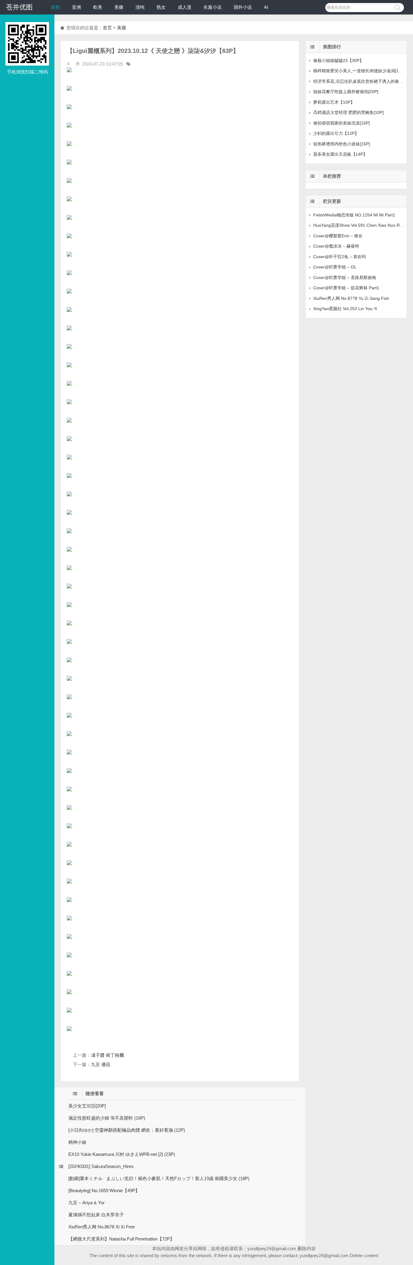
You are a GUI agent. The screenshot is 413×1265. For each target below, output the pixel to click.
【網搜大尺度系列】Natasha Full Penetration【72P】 (121, 1238)
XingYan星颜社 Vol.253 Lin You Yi (345, 308)
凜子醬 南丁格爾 (107, 1055)
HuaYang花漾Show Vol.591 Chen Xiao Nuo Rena (360, 225)
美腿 (118, 7)
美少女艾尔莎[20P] (87, 1105)
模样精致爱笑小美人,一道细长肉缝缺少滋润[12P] (359, 70)
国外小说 (243, 7)
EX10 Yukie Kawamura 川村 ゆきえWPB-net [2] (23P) (121, 1154)
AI (266, 7)
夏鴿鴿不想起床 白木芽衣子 (96, 1214)
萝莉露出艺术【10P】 (334, 102)
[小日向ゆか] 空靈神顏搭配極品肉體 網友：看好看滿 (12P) (126, 1130)
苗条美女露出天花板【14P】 (340, 154)
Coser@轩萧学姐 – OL (334, 266)
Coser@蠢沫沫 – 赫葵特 (336, 246)
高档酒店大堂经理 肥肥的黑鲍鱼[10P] (348, 112)
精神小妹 (77, 1142)
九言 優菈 (100, 1064)
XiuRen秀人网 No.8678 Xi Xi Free (101, 1226)
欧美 (97, 7)
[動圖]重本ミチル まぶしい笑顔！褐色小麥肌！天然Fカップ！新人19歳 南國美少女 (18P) (158, 1178)
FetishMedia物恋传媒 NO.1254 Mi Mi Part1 (354, 214)
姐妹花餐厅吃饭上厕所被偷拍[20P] (345, 91)
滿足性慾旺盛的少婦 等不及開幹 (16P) (106, 1118)
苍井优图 (19, 7)
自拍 (55, 7)
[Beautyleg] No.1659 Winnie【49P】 (104, 1190)
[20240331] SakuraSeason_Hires (101, 1166)
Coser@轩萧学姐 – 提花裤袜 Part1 (346, 287)
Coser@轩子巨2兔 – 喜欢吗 (339, 256)
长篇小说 (212, 7)
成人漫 (184, 7)
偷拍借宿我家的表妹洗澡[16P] (341, 123)
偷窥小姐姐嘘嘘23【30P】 (338, 60)
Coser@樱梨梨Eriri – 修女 (338, 235)
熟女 (161, 7)
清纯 (140, 7)
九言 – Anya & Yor (86, 1202)
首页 (107, 27)
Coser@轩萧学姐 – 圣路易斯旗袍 (344, 277)
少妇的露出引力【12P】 (336, 133)
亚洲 (76, 7)
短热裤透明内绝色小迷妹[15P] (341, 143)
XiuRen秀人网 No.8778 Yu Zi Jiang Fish (351, 298)
